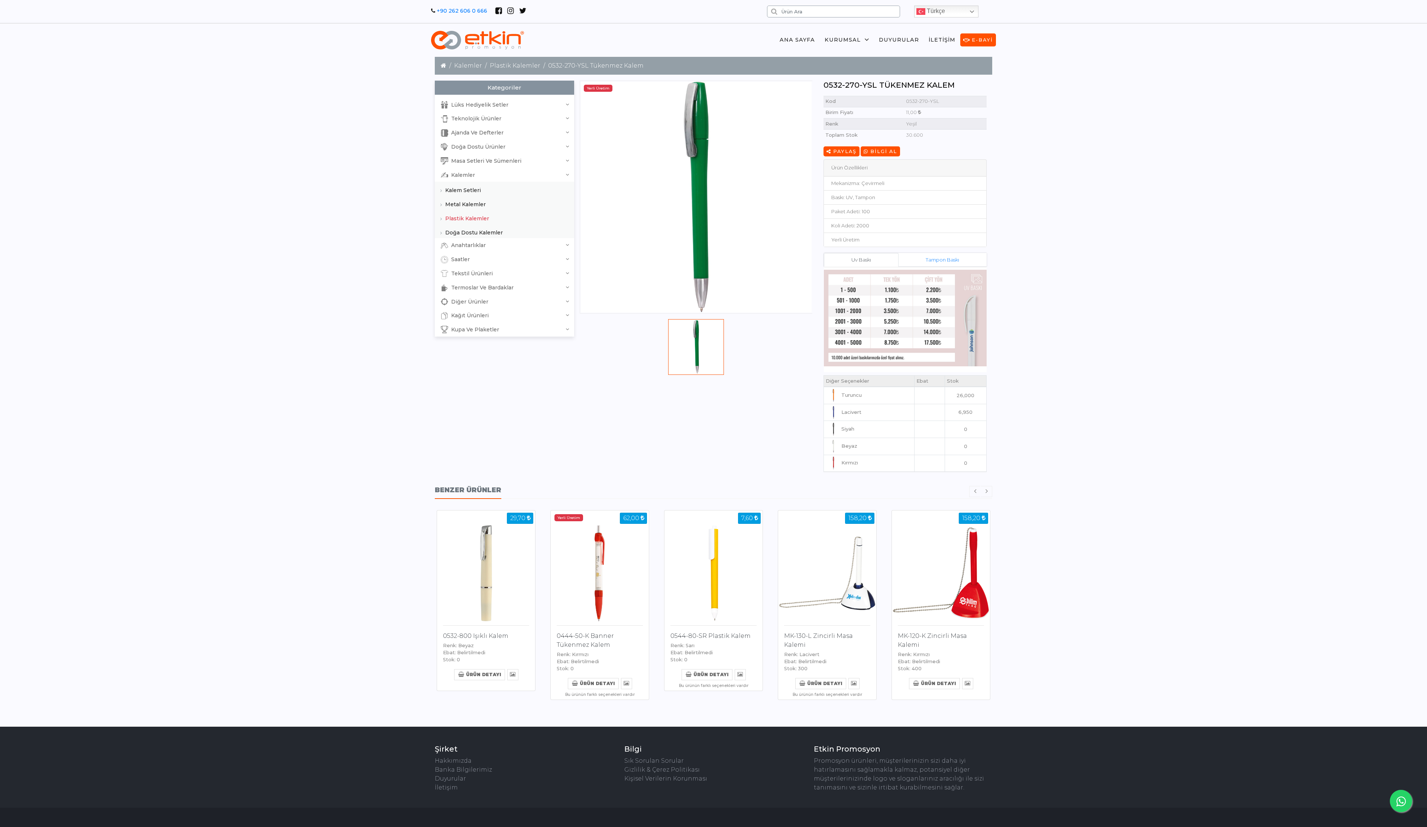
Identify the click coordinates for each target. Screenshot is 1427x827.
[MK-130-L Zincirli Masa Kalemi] (827, 566)
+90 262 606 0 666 (462, 10)
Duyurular (899, 39)
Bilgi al (882, 151)
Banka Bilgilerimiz (463, 769)
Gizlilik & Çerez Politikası (662, 769)
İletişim (942, 39)
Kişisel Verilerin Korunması (665, 778)
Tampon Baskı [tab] (942, 260)
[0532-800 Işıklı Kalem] (486, 566)
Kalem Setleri (462, 190)
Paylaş (844, 151)
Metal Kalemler (465, 204)
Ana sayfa (797, 39)
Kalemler (468, 65)
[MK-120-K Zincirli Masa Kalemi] (941, 566)
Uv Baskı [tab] (861, 260)
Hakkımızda (453, 760)
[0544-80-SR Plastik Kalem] (713, 566)
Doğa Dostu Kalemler (473, 232)
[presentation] (974, 491)
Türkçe (935, 11)
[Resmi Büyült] (512, 674)
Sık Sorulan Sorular (654, 760)
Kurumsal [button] (843, 39)
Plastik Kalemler (515, 65)
